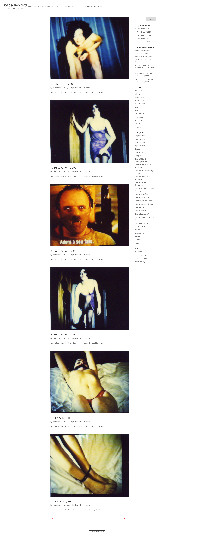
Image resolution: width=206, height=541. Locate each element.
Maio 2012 (138, 124)
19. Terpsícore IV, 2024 (143, 32)
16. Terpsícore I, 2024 (142, 42)
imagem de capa (140, 226)
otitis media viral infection (144, 79)
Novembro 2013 (140, 114)
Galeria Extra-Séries (141, 194)
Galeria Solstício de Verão (144, 214)
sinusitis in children (141, 51)
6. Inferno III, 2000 (62, 84)
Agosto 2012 (139, 117)
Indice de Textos (140, 233)
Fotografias (49, 6)
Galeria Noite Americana (143, 201)
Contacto (138, 149)
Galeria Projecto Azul (142, 207)
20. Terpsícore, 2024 (142, 29)
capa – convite (140, 146)
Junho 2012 (139, 120)
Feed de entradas (141, 255)
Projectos (138, 236)
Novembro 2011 (140, 127)
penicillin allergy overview (143, 73)
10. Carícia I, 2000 (61, 418)
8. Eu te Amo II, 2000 (63, 251)
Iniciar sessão (139, 252)
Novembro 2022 (140, 100)
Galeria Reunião (140, 211)
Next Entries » (124, 519)
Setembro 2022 (140, 104)
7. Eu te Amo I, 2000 (63, 167)
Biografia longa (140, 142)
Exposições (38, 6)
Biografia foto (140, 139)
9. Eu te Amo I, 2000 (63, 334)
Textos (67, 6)
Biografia (28, 6)
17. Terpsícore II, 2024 (142, 39)
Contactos (98, 6)
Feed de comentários (142, 258)
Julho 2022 (138, 107)
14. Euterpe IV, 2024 (142, 76)
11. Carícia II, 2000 (62, 501)
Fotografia (138, 156)
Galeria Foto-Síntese (142, 197)
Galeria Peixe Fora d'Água (144, 204)
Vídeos (59, 6)
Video (137, 243)
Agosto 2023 (139, 97)
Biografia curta (140, 136)
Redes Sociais (87, 6)
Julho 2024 (138, 94)
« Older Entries (55, 519)
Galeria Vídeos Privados (81, 88)
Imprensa (75, 6)
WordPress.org (140, 262)
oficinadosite (56, 88)
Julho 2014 (138, 110)
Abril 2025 (138, 91)
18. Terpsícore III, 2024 (143, 35)
